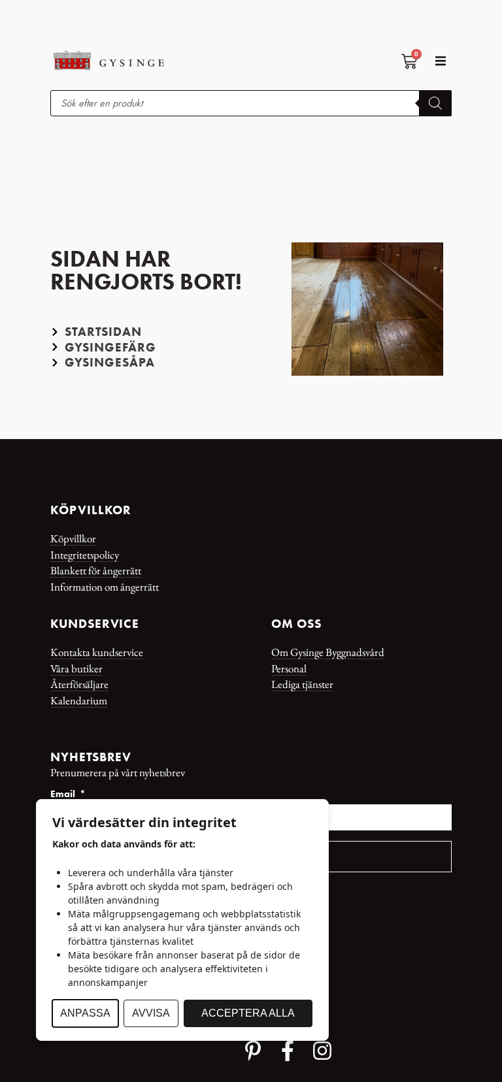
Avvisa (151, 1013)
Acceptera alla (248, 1013)
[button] (440, 60)
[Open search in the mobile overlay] (251, 103)
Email (64, 794)
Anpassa (85, 1013)
